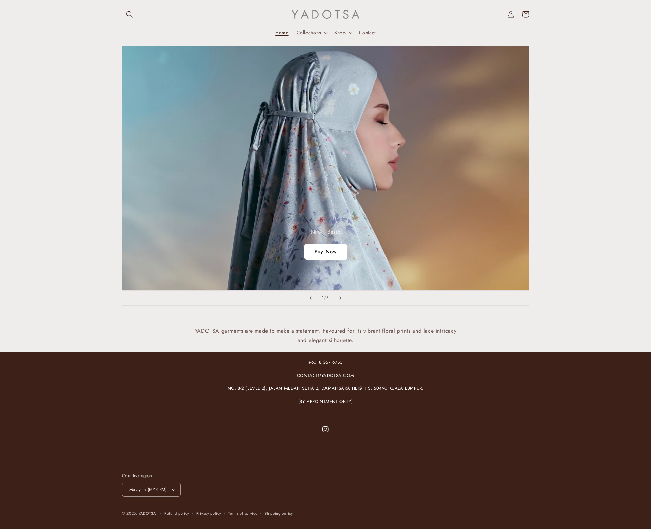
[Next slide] (340, 298)
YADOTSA (147, 513)
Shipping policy (278, 513)
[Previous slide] (310, 298)
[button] (129, 14)
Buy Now (326, 251)
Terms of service (242, 513)
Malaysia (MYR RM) (148, 489)
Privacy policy (208, 513)
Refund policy (176, 513)
